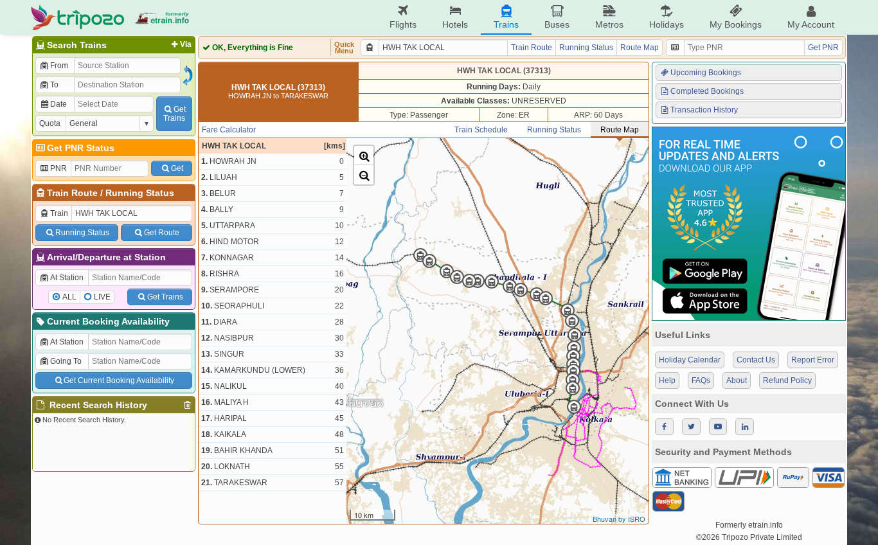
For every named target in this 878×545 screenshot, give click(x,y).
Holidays (666, 24)
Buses (556, 24)
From (59, 65)
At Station (67, 277)
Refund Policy (787, 380)
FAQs (701, 380)
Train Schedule (481, 129)
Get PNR (823, 47)
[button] (363, 155)
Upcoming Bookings (705, 72)
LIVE (102, 296)
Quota (49, 123)
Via (186, 44)
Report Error (812, 359)
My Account (810, 24)
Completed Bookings (707, 91)
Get (177, 168)
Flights (403, 24)
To (54, 84)
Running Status (139, 193)
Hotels (455, 24)
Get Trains (165, 296)
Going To (66, 361)
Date (58, 104)
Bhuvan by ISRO (619, 519)
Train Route (72, 193)
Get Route (161, 232)
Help (667, 380)
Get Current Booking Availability (119, 380)
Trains (506, 24)
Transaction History (704, 109)
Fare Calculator (229, 129)
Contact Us (756, 359)
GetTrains (174, 114)
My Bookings (736, 24)
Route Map (639, 47)
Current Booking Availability (108, 321)
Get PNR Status (80, 148)
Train (59, 213)
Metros (609, 24)
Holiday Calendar (690, 359)
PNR (58, 168)
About (736, 380)
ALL (69, 296)
